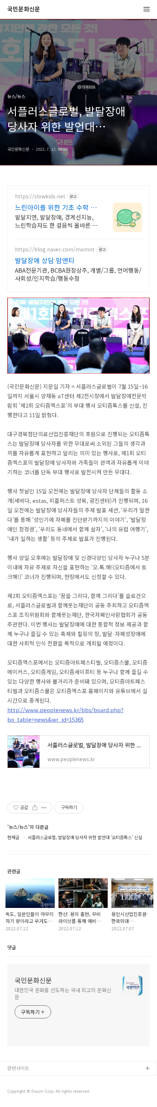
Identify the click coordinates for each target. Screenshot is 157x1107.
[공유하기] (34, 807)
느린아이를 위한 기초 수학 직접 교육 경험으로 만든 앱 (56, 207)
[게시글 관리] (44, 807)
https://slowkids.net (40, 196)
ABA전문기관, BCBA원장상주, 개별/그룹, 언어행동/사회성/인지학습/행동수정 (78, 274)
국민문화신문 (23, 9)
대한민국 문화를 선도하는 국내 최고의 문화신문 (63, 993)
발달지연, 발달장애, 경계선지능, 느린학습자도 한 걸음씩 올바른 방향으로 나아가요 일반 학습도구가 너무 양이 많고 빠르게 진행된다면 (56, 221)
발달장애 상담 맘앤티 (44, 260)
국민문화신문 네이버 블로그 (35, 1092)
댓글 (11, 947)
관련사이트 (18, 1068)
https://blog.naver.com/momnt (55, 249)
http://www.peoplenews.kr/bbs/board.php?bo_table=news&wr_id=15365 (65, 714)
